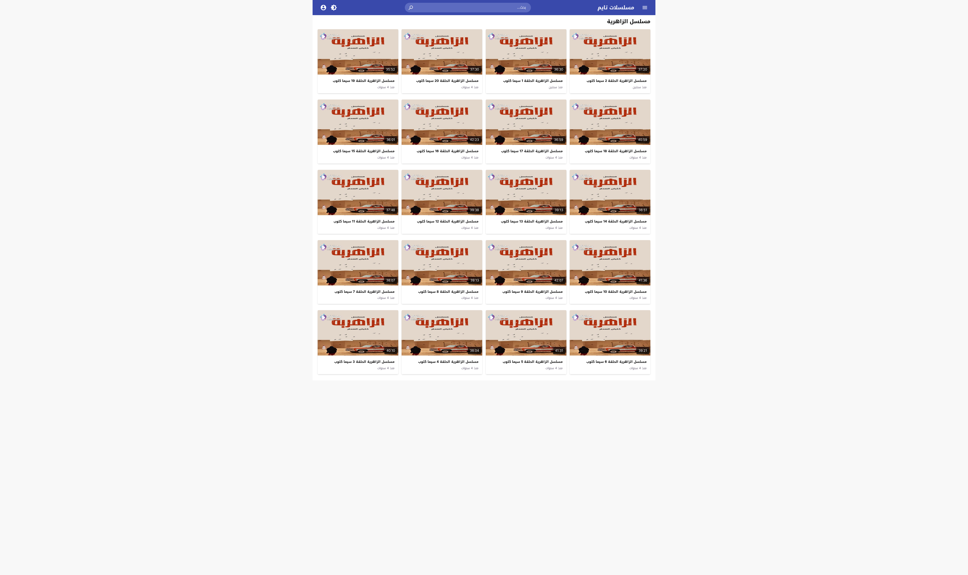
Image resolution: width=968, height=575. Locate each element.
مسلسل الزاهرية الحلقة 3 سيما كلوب (364, 362)
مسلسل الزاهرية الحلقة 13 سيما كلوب (532, 221)
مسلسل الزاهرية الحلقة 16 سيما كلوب (447, 151)
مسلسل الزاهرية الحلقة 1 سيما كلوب (533, 81)
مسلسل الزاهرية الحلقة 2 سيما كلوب (617, 81)
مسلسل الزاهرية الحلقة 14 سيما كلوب (616, 221)
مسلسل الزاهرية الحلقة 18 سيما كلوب (616, 151)
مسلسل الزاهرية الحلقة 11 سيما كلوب (364, 221)
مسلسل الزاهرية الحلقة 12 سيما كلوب (447, 221)
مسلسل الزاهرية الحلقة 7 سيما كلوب (365, 292)
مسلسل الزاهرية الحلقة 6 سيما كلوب (616, 362)
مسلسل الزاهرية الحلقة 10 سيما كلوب (616, 292)
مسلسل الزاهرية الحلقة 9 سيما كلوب (532, 292)
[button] (411, 7)
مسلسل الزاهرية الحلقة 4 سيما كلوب (448, 362)
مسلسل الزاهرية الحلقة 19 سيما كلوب (364, 81)
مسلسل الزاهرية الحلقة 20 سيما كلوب (447, 81)
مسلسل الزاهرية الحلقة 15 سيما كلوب (364, 151)
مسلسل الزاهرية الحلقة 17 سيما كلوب (532, 151)
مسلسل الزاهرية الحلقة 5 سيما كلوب (533, 362)
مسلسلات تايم (615, 8)
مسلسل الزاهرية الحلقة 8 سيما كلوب (448, 292)
